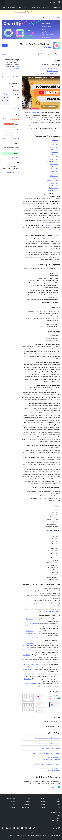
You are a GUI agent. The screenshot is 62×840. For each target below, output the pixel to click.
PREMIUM (50, 530)
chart (8, 97)
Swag (12, 807)
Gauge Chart (54, 164)
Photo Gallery (28, 679)
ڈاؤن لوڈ (4, 45)
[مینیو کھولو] (2, 2)
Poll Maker (29, 631)
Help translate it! (20, 11)
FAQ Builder (26, 655)
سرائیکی (54, 828)
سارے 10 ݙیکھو (5, 94)
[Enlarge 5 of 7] (45, 711)
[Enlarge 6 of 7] (32, 696)
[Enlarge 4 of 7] (45, 704)
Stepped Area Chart (52, 161)
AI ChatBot (26, 645)
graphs (6, 100)
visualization (5, 104)
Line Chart (55, 140)
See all (3, 138)
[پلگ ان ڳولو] (43, 17)
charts (3, 97)
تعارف (58, 799)
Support (28, 801)
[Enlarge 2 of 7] (58, 703)
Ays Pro (48, 47)
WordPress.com (54, 812)
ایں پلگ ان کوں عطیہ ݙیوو (13, 172)
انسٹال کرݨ (41, 54)
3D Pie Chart (54, 176)
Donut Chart (54, 149)
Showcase (42, 799)
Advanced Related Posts (32, 674)
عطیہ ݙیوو (12, 804)
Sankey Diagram (53, 185)
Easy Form (30, 643)
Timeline (55, 178)
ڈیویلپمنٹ (31, 54)
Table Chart (54, 173)
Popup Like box (28, 669)
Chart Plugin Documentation (49, 73)
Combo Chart (54, 159)
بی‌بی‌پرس (56, 818)
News (58, 801)
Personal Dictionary (28, 650)
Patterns (42, 807)
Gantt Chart (54, 183)
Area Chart (55, 166)
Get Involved (11, 799)
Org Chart (55, 156)
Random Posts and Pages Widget (33, 664)
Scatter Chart (54, 171)
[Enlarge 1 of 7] (58, 696)
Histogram (55, 152)
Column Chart (54, 147)
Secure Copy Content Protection (33, 638)
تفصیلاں (56, 54)
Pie (3, 100)
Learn (28, 799)
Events (13, 801)
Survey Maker (34, 623)
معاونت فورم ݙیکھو (15, 157)
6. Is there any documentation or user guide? (47, 764)
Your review (15, 138)
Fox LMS (25, 626)
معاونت (4, 54)
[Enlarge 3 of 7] (45, 696)
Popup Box (29, 633)
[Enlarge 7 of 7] (32, 705)
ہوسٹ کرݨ (57, 804)
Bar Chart (55, 144)
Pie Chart (55, 142)
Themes (43, 801)
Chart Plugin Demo (52, 71)
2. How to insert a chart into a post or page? (47, 743)
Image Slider (26, 659)
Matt (58, 815)
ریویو (49, 54)
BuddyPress (56, 821)
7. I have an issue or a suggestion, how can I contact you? (50, 769)
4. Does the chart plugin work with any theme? (46, 753)
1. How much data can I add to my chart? (47, 738)
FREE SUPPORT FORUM (51, 225)
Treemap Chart (53, 188)
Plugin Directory (56, 7)
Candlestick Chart (52, 180)
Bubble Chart (54, 168)
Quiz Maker (29, 619)
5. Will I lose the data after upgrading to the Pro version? (51, 758)
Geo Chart (55, 154)
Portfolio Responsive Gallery (32, 683)
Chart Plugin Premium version (49, 68)
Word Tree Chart (53, 190)
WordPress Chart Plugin (32, 112)
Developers (26, 804)
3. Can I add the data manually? (50, 748)
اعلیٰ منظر (16, 108)
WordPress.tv (25, 807)
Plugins (43, 804)
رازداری (58, 807)
